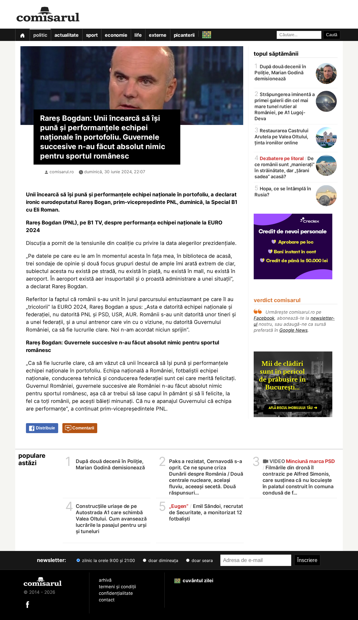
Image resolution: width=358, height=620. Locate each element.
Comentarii (82, 428)
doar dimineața (162, 560)
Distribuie (45, 428)
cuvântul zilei (197, 580)
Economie (116, 35)
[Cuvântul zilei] (201, 33)
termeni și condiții (117, 586)
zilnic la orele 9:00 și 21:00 (108, 560)
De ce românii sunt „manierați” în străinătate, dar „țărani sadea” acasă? (284, 167)
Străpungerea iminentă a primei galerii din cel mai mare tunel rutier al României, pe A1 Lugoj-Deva (284, 106)
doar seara (201, 560)
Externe (157, 35)
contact (107, 599)
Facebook (264, 318)
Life (138, 35)
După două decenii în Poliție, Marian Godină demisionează (280, 72)
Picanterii (184, 35)
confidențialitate (116, 593)
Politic (40, 35)
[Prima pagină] (22, 35)
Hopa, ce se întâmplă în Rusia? (282, 191)
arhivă (105, 580)
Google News (293, 330)
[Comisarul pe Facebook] (27, 604)
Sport (92, 35)
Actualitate (66, 35)
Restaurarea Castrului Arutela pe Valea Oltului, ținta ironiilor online (281, 136)
